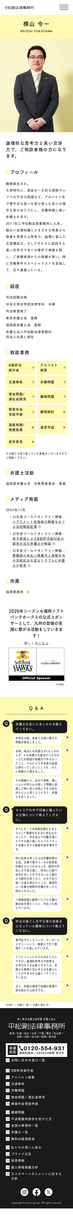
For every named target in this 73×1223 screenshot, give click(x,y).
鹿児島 (52, 1036)
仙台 (26, 1033)
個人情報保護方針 (24, 1167)
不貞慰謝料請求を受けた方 (31, 1119)
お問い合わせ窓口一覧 (28, 1060)
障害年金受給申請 (24, 1103)
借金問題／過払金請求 (28, 1097)
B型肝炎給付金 (22, 1070)
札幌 (19, 1033)
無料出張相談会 (23, 1138)
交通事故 (18, 1083)
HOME (9, 1005)
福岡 (43, 1036)
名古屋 (57, 1033)
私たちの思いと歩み (26, 1147)
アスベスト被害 (23, 1077)
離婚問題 (18, 1112)
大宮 (34, 1033)
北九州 (35, 1036)
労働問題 (18, 1090)
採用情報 (18, 1160)
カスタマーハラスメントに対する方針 (36, 1176)
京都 (19, 1036)
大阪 (26, 1036)
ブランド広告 (21, 1154)
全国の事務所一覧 (24, 1125)
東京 (11, 1033)
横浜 (48, 1033)
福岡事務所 (15, 592)
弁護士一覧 (23, 1005)
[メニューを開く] (64, 7)
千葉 (41, 1033)
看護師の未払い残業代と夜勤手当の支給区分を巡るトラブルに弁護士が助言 (38, 560)
